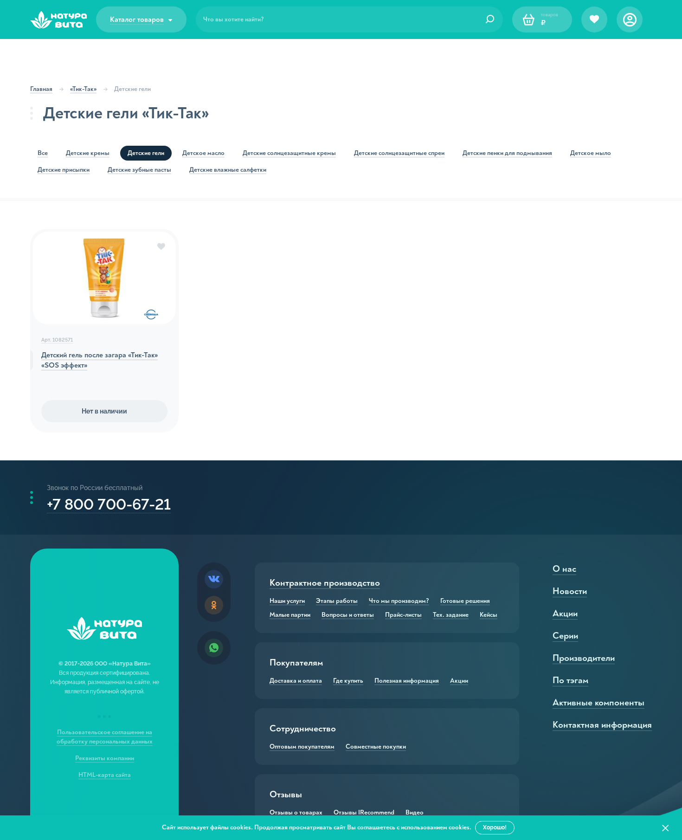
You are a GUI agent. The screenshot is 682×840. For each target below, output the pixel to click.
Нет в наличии (104, 411)
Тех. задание (451, 615)
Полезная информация (406, 681)
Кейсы (488, 615)
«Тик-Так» (83, 89)
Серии (565, 635)
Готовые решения (465, 601)
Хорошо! (495, 827)
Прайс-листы (403, 615)
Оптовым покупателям (302, 746)
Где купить (348, 681)
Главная (41, 89)
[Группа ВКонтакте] (214, 579)
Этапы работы (337, 601)
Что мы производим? (399, 601)
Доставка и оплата (296, 681)
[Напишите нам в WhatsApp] (214, 648)
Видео (414, 812)
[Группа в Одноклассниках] (214, 605)
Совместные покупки (376, 746)
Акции (459, 681)
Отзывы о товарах (296, 812)
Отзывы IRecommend (364, 812)
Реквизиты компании (104, 758)
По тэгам (570, 680)
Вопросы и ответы (348, 615)
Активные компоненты (598, 702)
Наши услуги (287, 601)
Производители (584, 658)
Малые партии (290, 615)
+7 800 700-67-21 (109, 504)
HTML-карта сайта (104, 775)
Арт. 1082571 (57, 340)
